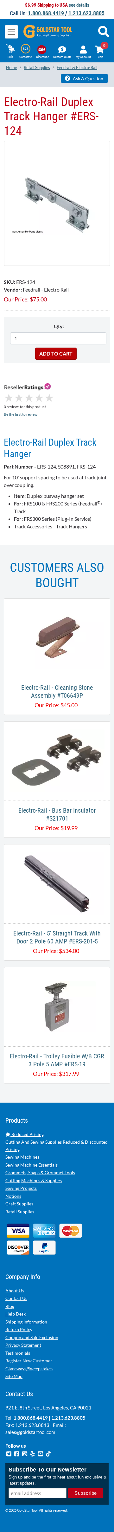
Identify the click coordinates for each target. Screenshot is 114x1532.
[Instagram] (25, 1453)
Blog (9, 1306)
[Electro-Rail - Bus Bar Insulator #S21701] (57, 760)
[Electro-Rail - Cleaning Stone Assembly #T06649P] (57, 637)
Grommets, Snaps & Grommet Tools (40, 1172)
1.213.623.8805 (86, 13)
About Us (14, 1290)
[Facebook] (17, 1453)
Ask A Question (87, 78)
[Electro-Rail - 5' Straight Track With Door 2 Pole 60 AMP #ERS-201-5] (57, 883)
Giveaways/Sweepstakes (29, 1368)
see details (79, 5)
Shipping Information (26, 1321)
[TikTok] (48, 1453)
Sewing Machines (22, 1157)
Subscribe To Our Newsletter (47, 1469)
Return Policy (18, 1329)
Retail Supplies (19, 1211)
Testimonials (17, 1353)
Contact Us (16, 1298)
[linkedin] (33, 1453)
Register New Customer (28, 1360)
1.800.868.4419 (46, 13)
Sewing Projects (21, 1188)
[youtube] (41, 1453)
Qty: (59, 326)
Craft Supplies (19, 1203)
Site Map (13, 1376)
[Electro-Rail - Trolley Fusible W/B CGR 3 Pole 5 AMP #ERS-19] (57, 1006)
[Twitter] (9, 1453)
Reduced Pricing (27, 1134)
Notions (13, 1196)
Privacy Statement (23, 1345)
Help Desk (15, 1314)
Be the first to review (20, 414)
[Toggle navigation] (11, 32)
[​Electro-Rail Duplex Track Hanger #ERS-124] (57, 203)
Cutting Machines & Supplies (33, 1180)
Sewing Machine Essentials (31, 1165)
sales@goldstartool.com (30, 1432)
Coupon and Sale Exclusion (31, 1337)
